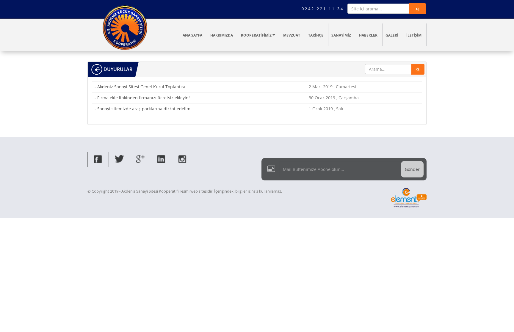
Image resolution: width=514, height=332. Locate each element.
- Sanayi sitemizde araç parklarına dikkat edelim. (143, 108)
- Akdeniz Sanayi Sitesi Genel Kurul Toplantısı (140, 86)
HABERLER (368, 35)
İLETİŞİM (413, 35)
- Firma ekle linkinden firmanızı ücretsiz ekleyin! (142, 97)
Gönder (412, 169)
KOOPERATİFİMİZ (256, 35)
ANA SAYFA (192, 35)
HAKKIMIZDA (221, 35)
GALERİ (392, 35)
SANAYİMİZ (341, 35)
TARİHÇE (315, 35)
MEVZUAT (291, 35)
